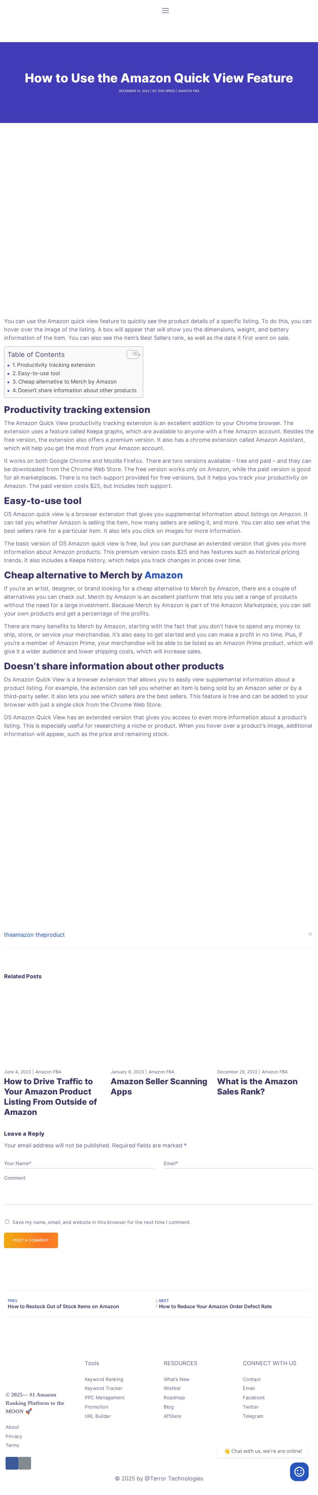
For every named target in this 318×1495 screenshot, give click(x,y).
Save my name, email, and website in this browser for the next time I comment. (101, 1222)
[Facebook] (299, 1471)
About (12, 1427)
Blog (169, 1407)
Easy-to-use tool (39, 373)
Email (249, 1388)
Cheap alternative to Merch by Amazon (67, 381)
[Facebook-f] (12, 1463)
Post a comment (31, 1240)
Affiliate (172, 1416)
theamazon (19, 935)
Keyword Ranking (104, 1379)
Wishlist (172, 1388)
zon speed (166, 91)
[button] (129, 355)
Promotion (96, 1407)
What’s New (177, 1379)
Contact (252, 1379)
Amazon (163, 575)
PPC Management (105, 1398)
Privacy (14, 1436)
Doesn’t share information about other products (77, 390)
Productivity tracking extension (56, 365)
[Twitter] (24, 1463)
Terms (12, 1445)
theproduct (50, 935)
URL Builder (98, 1416)
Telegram (253, 1416)
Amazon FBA (188, 91)
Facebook (254, 1398)
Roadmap (174, 1398)
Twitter (250, 1407)
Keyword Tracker (104, 1388)
